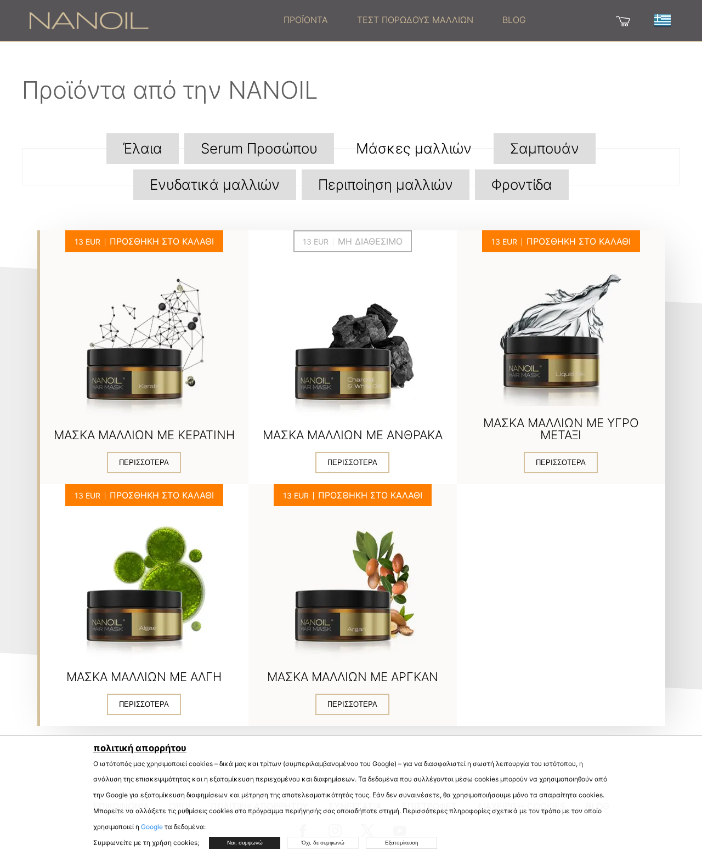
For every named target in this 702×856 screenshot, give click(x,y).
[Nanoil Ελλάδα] (89, 19)
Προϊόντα (306, 19)
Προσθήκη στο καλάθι (162, 241)
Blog (514, 19)
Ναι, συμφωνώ (245, 843)
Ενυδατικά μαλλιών (215, 184)
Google (152, 827)
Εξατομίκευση (401, 843)
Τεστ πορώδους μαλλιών (415, 19)
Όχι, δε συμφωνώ (323, 843)
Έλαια (142, 148)
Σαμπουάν (544, 148)
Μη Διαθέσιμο (370, 241)
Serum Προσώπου (259, 148)
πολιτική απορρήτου (139, 747)
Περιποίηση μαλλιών (385, 184)
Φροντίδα (521, 184)
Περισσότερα (144, 462)
